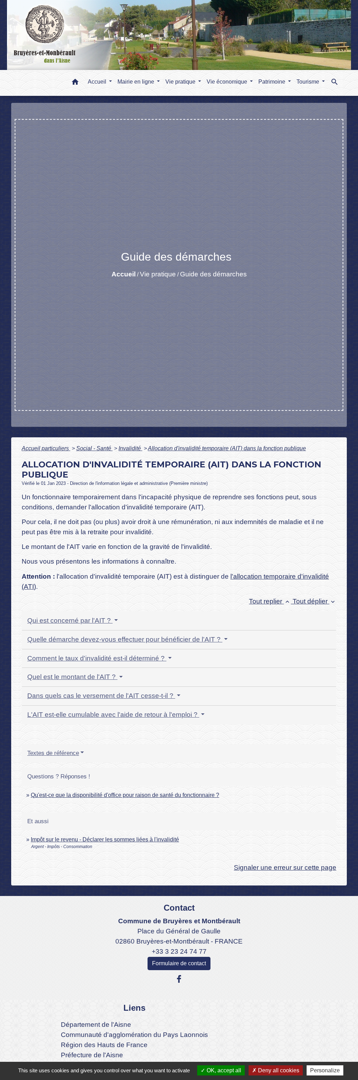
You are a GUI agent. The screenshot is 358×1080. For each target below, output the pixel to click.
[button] (75, 83)
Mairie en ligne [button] (136, 82)
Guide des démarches (213, 274)
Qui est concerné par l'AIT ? (70, 620)
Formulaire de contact (179, 963)
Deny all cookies (278, 1070)
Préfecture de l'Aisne (92, 1055)
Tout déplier (314, 601)
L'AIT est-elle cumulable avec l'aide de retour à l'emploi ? (113, 714)
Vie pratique (158, 274)
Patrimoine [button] (272, 82)
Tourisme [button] (308, 82)
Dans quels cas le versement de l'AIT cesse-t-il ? (101, 695)
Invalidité (130, 448)
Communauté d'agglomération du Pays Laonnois (134, 1034)
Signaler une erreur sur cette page (285, 867)
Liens (134, 1007)
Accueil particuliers (46, 448)
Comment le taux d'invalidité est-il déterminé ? (96, 658)
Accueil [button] (98, 82)
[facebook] (179, 979)
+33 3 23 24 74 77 (179, 951)
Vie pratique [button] (181, 82)
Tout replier (270, 601)
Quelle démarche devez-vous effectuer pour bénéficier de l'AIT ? (124, 639)
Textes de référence (53, 753)
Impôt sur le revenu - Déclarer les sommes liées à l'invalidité (105, 839)
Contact (179, 907)
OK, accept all (223, 1070)
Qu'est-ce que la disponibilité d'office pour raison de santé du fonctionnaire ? (125, 795)
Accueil (124, 274)
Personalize (325, 1070)
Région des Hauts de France (104, 1045)
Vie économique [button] (228, 82)
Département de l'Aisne (96, 1024)
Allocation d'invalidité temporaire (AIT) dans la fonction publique (227, 448)
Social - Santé (94, 448)
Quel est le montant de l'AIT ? (72, 676)
